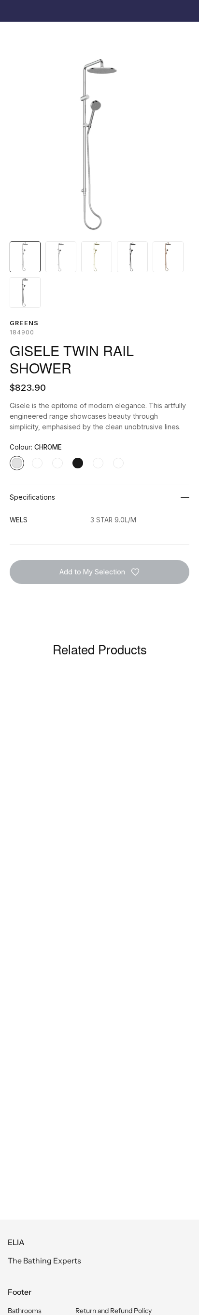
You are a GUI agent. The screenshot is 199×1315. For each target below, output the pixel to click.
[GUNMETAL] (118, 463)
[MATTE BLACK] (78, 463)
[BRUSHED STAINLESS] (37, 463)
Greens (24, 323)
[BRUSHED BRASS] (57, 463)
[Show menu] (15, 36)
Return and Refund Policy (113, 1310)
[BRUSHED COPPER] (98, 463)
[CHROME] (17, 463)
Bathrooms (25, 1310)
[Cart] (186, 37)
